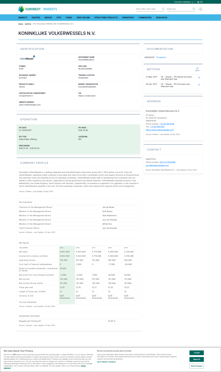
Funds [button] (69, 17)
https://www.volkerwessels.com (160, 130)
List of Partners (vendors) (106, 362)
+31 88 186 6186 (167, 124)
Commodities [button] (145, 17)
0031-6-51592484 (167, 162)
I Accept (197, 353)
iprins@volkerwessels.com (157, 165)
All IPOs (28, 24)
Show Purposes (196, 366)
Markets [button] (22, 17)
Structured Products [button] (106, 17)
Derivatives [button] (128, 17)
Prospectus (161, 57)
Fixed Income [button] (83, 17)
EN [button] (201, 2)
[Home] (37, 9)
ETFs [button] (59, 17)
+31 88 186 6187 (157, 126)
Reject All (196, 359)
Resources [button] (161, 17)
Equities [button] (36, 17)
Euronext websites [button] (182, 2)
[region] (110, 359)
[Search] (163, 9)
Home (20, 24)
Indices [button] (48, 17)
